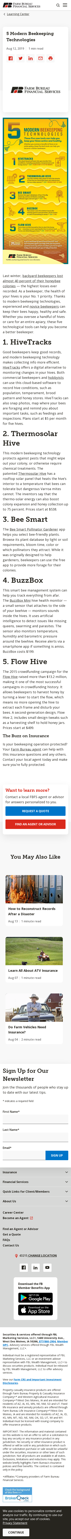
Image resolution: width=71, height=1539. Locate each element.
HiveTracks (11, 367)
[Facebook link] (24, 1268)
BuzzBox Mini (20, 600)
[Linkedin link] (35, 1268)
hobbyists (56, 377)
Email (7, 1148)
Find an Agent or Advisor (35, 824)
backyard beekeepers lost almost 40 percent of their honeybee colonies (33, 281)
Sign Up (57, 1155)
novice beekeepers (44, 306)
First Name (11, 1112)
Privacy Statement (15, 1523)
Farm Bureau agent (26, 749)
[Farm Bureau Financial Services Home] (21, 5)
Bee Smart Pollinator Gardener (34, 529)
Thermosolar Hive (32, 473)
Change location (42, 1256)
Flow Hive (10, 676)
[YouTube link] (47, 1268)
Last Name (11, 1130)
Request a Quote (35, 811)
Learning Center (18, 14)
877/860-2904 (47, 1341)
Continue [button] (16, 1532)
